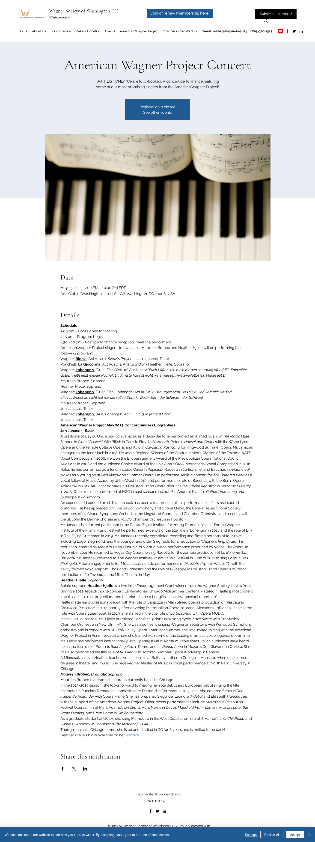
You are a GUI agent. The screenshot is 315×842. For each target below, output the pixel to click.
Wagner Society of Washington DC (83, 11)
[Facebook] (287, 31)
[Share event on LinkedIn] (85, 769)
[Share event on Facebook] (62, 769)
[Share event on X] (74, 769)
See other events (157, 112)
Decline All (271, 834)
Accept (295, 834)
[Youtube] (280, 31)
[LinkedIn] (301, 31)
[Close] (309, 834)
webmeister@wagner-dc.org (225, 31)
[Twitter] (294, 31)
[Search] (265, 21)
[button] (139, 31)
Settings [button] (251, 834)
